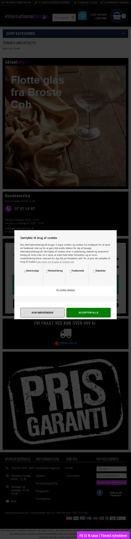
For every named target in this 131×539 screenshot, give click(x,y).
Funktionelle (78, 270)
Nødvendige (32, 270)
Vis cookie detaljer (65, 289)
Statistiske (101, 270)
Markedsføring (55, 270)
